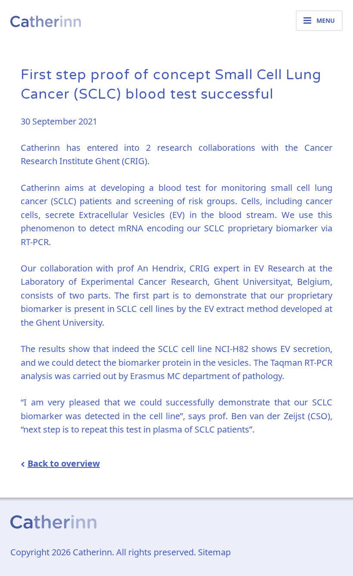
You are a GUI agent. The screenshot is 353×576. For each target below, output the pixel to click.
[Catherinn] (45, 20)
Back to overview (64, 463)
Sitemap (214, 552)
